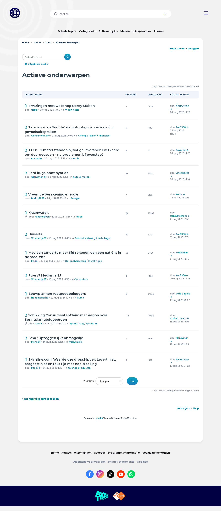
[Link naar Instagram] (100, 474)
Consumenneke (40, 135)
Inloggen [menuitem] (193, 48)
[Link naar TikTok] (110, 474)
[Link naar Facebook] (90, 474)
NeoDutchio (182, 105)
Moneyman (182, 338)
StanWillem (182, 252)
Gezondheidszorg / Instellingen (92, 238)
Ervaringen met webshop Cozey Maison (61, 106)
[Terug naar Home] (15, 13)
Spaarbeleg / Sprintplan (84, 323)
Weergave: (89, 380)
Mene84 (36, 341)
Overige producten (79, 368)
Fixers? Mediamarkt (44, 275)
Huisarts (35, 234)
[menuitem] (183, 408)
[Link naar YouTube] (121, 474)
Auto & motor (81, 177)
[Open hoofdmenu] (206, 13)
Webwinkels (72, 109)
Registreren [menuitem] (177, 48)
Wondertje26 (38, 238)
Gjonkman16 (38, 177)
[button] (165, 14)
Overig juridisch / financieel (94, 135)
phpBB (99, 418)
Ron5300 (181, 127)
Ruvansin (36, 158)
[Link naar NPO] (119, 495)
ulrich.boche (182, 172)
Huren (79, 216)
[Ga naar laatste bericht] (171, 109)
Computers (81, 279)
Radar (35, 261)
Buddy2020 (37, 198)
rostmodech (42, 216)
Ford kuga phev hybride (48, 173)
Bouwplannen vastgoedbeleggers (57, 294)
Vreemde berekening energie (53, 194)
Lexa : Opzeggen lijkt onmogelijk (55, 338)
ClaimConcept (178, 318)
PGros (179, 194)
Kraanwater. (38, 213)
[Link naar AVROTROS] (102, 496)
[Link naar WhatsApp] (131, 474)
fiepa (34, 109)
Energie (75, 158)
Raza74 (35, 368)
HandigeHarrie (39, 297)
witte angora (183, 293)
